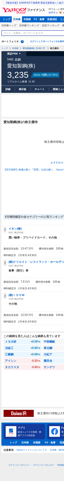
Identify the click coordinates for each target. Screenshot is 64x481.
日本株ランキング (29, 25)
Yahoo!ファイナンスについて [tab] (30, 450)
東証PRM (12, 53)
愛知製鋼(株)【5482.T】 (34, 48)
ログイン (53, 12)
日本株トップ (8, 25)
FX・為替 (39, 19)
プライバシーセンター (43, 465)
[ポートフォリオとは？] (22, 42)
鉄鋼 (18, 59)
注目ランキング (50, 25)
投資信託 (52, 19)
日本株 (17, 19)
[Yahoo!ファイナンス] (24, 9)
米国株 (27, 19)
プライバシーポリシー (19, 465)
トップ (6, 19)
